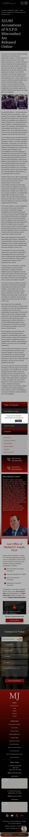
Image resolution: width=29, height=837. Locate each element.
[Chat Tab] (14, 418)
